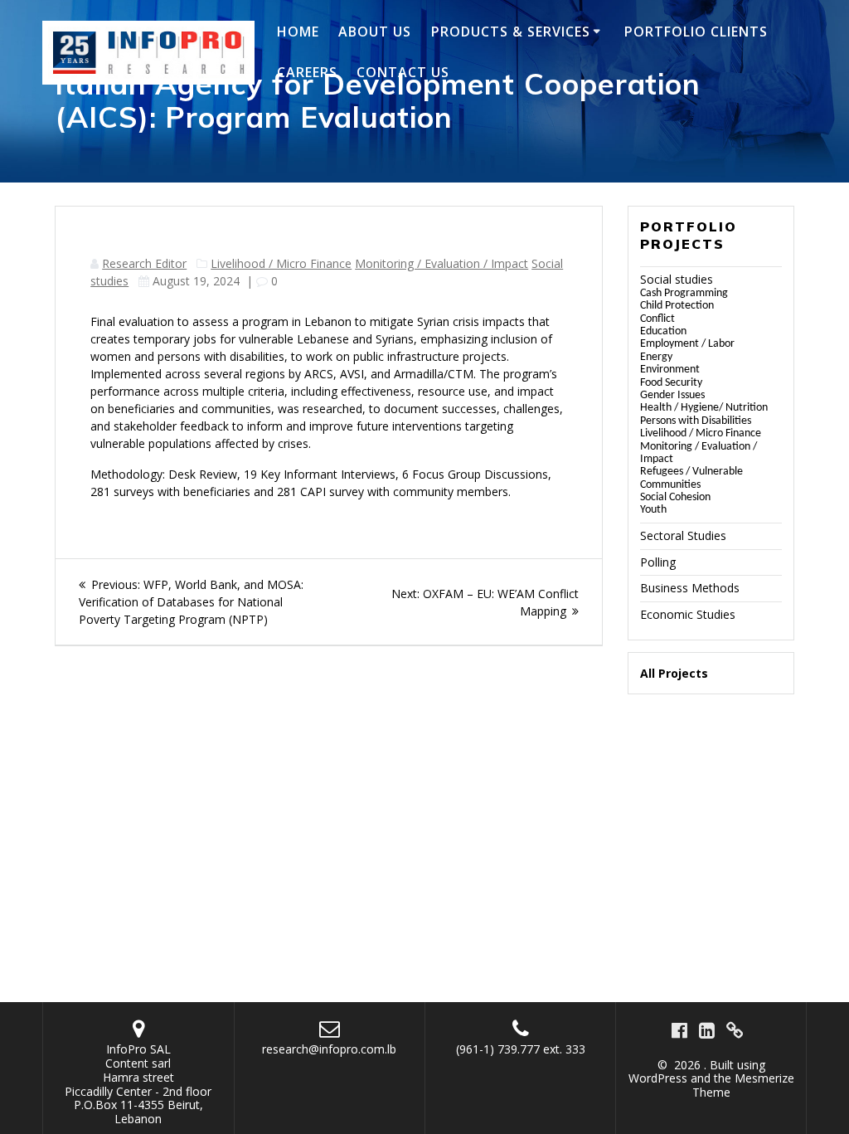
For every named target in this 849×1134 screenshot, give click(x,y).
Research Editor (144, 263)
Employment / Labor (687, 344)
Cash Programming (684, 293)
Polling (658, 562)
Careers (307, 72)
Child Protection (677, 305)
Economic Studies (687, 614)
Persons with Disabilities (695, 421)
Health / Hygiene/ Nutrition (704, 408)
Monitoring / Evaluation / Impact (441, 263)
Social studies (676, 279)
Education (663, 331)
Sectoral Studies (683, 535)
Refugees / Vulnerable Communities (691, 477)
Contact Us (403, 72)
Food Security (671, 383)
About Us (374, 31)
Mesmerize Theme (743, 1085)
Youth (653, 510)
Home (298, 31)
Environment (670, 369)
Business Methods (690, 588)
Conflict (657, 319)
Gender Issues (672, 395)
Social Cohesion (675, 497)
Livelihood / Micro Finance (281, 263)
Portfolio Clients (696, 31)
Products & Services (510, 31)
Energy (656, 357)
